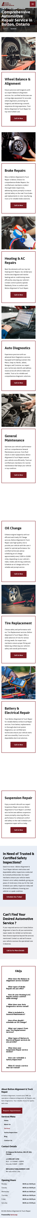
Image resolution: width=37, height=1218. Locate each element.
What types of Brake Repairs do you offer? (15, 988)
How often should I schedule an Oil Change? (16, 1021)
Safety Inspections (10, 1132)
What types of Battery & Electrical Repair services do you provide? (18, 1040)
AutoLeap (13, 1215)
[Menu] (33, 4)
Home (6, 1120)
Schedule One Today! (14, 897)
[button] (18, 980)
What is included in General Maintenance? (15, 1013)
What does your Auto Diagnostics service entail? (17, 1005)
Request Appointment (12, 1110)
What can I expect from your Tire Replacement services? (17, 1030)
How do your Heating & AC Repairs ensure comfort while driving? (18, 996)
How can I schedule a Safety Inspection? (16, 1059)
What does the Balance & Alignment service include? (17, 980)
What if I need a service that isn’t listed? (17, 1067)
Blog (5, 1136)
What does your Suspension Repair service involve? (17, 1050)
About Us (7, 1124)
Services (7, 1128)
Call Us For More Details (15, 950)
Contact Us (8, 1140)
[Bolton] (7, 4)
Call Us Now (18, 118)
